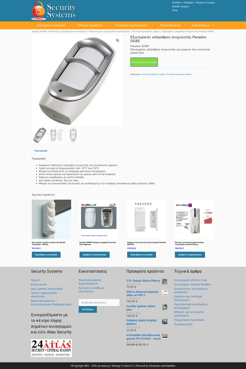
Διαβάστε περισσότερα (94, 254)
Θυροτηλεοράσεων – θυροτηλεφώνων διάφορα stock (51, 302)
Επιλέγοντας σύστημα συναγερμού (188, 298)
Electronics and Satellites (162, 365)
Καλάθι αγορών (180, 6)
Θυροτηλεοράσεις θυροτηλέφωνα (90, 281)
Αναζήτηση (87, 309)
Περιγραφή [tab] (40, 150)
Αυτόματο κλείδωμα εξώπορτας (91, 289)
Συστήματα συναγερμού (74, 31)
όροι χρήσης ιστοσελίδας (47, 288)
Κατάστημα (54, 31)
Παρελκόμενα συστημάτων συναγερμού (109, 31)
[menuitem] (51, 25)
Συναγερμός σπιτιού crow (190, 280)
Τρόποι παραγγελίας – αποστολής (45, 294)
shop (175, 10)
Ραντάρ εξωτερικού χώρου (146, 31)
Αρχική (35, 280)
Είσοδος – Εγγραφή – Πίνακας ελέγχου (193, 2)
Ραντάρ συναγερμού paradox (179, 74)
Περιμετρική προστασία (189, 319)
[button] (118, 40)
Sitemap (116, 365)
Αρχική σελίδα (39, 31)
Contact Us (128, 365)
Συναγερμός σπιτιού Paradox (192, 284)
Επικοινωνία (39, 284)
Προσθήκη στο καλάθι (46, 254)
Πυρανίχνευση (183, 324)
